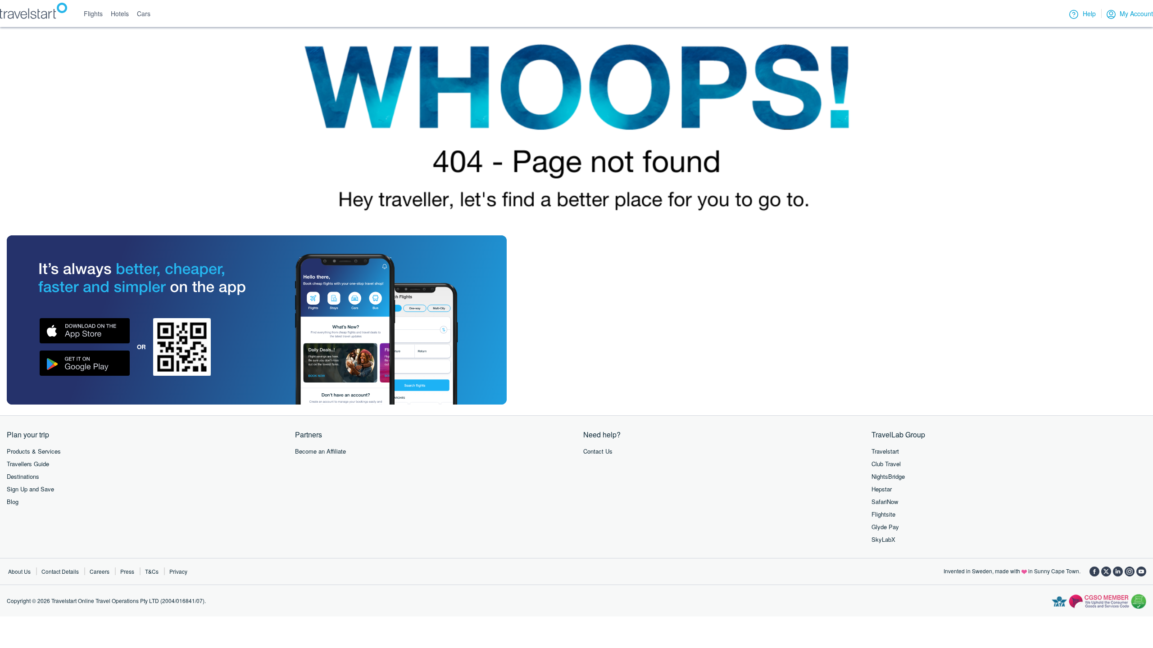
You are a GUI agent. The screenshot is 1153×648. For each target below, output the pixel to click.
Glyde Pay (885, 526)
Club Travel (886, 463)
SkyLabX (883, 539)
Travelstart (885, 451)
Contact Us (598, 451)
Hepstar (882, 489)
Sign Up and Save (30, 489)
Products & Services (34, 451)
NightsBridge (888, 476)
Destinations (23, 476)
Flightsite (883, 514)
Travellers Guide (28, 463)
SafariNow (885, 501)
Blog (12, 501)
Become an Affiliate (320, 451)
